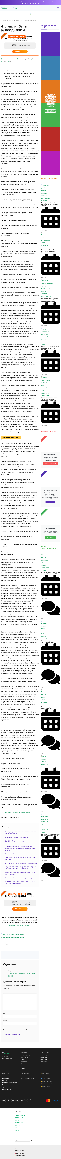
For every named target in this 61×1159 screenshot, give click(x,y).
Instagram (12, 925)
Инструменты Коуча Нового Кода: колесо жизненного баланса (49, 251)
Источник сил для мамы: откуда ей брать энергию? (50, 707)
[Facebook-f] (25, 3)
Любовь (17, 1127)
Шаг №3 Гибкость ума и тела (14, 841)
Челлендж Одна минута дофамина (16, 837)
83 (42, 880)
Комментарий (7, 992)
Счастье (17, 1130)
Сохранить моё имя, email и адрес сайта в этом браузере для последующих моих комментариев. (18, 1030)
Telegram (27, 925)
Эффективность (19, 1117)
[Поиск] (31, 1140)
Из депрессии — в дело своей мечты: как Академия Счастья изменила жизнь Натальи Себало (20, 848)
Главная (4, 20)
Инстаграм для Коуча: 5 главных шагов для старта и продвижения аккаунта (50, 204)
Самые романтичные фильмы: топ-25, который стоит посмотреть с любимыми (49, 399)
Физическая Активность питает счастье (18, 854)
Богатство (17, 1125)
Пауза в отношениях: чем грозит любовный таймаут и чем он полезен (50, 348)
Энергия (17, 1120)
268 (42, 687)
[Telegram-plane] (30, 3)
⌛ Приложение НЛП (46, 1083)
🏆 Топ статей (45, 1073)
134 (42, 753)
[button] (42, 103)
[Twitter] (28, 3)
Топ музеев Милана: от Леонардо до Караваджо (21, 878)
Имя (4, 1013)
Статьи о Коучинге (20, 1115)
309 (42, 618)
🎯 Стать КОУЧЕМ (45, 1078)
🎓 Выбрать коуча (46, 1076)
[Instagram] (33, 3)
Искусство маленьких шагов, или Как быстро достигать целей (50, 835)
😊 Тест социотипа (46, 1081)
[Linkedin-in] (36, 3)
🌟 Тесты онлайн (46, 1086)
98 (42, 812)
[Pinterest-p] (38, 3)
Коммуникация (19, 1122)
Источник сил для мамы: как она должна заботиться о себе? (50, 573)
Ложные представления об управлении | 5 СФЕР (22, 974)
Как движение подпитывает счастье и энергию (21, 863)
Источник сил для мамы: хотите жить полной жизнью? (50, 641)
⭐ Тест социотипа (20, 1155)
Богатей (11, 20)
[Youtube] (23, 3)
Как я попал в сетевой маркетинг (50, 767)
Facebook (20, 925)
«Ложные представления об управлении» (15, 812)
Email (5, 1020)
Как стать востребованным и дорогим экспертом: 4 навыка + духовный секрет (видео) (50, 300)
